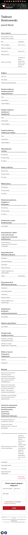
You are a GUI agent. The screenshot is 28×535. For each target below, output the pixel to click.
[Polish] (18, 1)
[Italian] (13, 1)
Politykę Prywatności (10, 503)
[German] (11, 1)
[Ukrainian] (25, 1)
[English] (7, 1)
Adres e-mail (17, 488)
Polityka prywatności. (7, 522)
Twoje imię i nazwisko (7, 488)
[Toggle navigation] (24, 6)
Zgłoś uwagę (6, 493)
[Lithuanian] (16, 1)
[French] (9, 1)
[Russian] (20, 1)
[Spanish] (22, 1)
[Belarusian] (5, 1)
